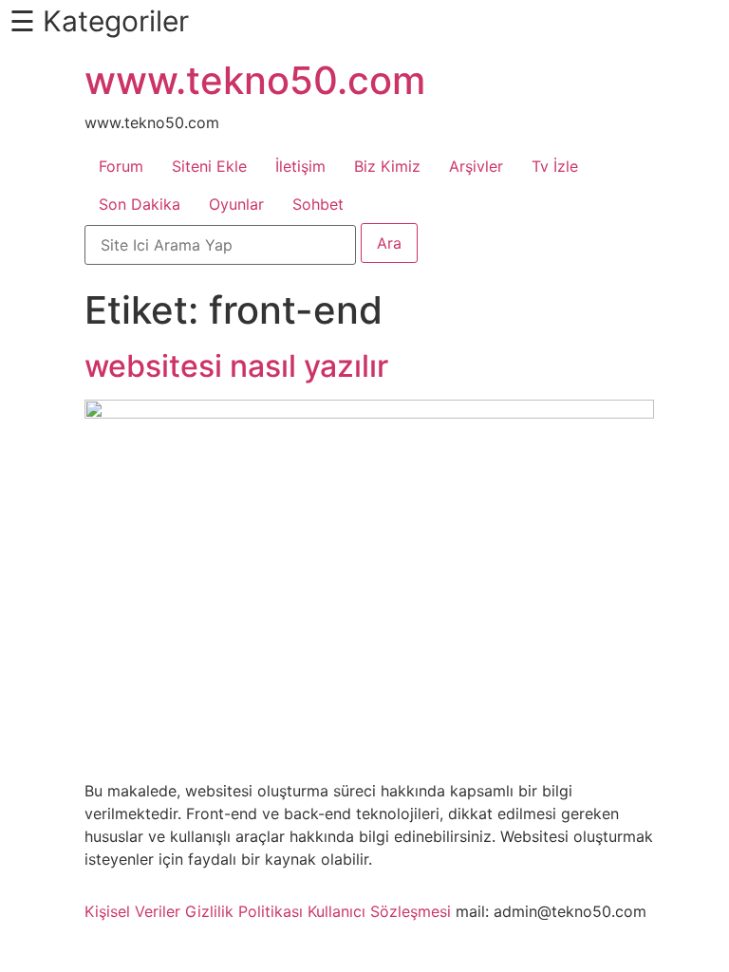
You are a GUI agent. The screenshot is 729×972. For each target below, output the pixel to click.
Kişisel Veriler (132, 911)
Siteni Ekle (209, 166)
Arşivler (476, 166)
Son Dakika (139, 204)
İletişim (300, 166)
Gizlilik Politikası (244, 911)
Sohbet (318, 204)
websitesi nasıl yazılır (236, 365)
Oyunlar (236, 204)
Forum (121, 166)
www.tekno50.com (254, 80)
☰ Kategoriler (99, 21)
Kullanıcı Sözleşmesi (379, 911)
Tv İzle (555, 166)
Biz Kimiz (387, 166)
